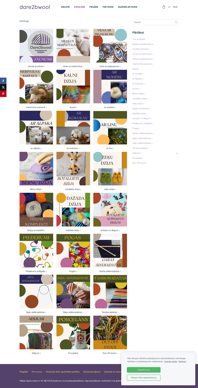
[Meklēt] (176, 22)
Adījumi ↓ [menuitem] (137, 153)
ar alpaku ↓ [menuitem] (138, 78)
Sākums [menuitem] (65, 7)
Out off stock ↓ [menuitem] (139, 163)
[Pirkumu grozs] (164, 7)
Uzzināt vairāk (170, 361)
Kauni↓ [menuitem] (135, 68)
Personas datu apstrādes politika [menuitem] (63, 371)
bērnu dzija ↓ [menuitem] (138, 93)
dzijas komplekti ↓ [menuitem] (141, 108)
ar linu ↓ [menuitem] (136, 88)
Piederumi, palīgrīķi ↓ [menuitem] (143, 123)
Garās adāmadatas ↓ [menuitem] (143, 133)
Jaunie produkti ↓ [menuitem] (141, 49)
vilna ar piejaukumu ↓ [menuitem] (143, 59)
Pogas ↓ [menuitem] (136, 128)
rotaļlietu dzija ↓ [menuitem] (140, 98)
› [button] (177, 153)
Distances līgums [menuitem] (91, 371)
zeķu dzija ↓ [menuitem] (138, 103)
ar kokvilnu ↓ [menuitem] (138, 83)
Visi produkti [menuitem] (138, 39)
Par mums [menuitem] (108, 7)
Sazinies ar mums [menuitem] (127, 7)
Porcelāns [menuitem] (137, 158)
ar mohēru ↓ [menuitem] (138, 73)
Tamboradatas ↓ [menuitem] (140, 148)
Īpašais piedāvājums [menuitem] (142, 44)
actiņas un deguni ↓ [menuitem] (142, 118)
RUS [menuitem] (175, 7)
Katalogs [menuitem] (79, 7)
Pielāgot (182, 361)
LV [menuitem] (169, 7)
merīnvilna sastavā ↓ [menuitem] (142, 64)
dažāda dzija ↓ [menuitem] (139, 113)
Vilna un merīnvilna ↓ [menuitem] (142, 54)
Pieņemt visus (144, 370)
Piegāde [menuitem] (93, 7)
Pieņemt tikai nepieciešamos (144, 377)
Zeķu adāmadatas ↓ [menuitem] (142, 143)
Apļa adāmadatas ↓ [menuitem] (142, 138)
